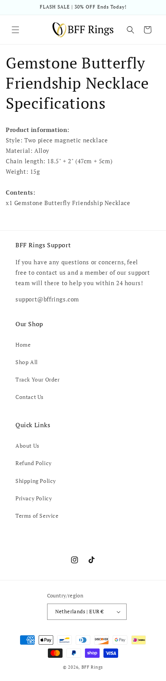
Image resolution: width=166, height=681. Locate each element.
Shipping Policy (35, 480)
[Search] (130, 29)
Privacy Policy (33, 498)
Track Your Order (37, 379)
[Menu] (15, 29)
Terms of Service (37, 515)
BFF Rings (92, 667)
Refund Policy (33, 463)
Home (22, 344)
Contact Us (29, 396)
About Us (27, 445)
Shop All (26, 362)
